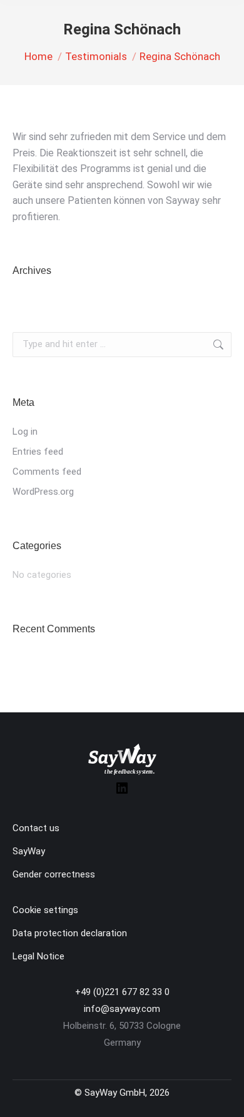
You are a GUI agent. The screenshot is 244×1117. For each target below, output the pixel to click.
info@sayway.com (122, 1008)
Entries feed (38, 451)
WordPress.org (43, 491)
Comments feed (47, 471)
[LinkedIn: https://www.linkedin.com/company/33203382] (122, 792)
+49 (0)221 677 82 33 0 (122, 992)
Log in (25, 431)
